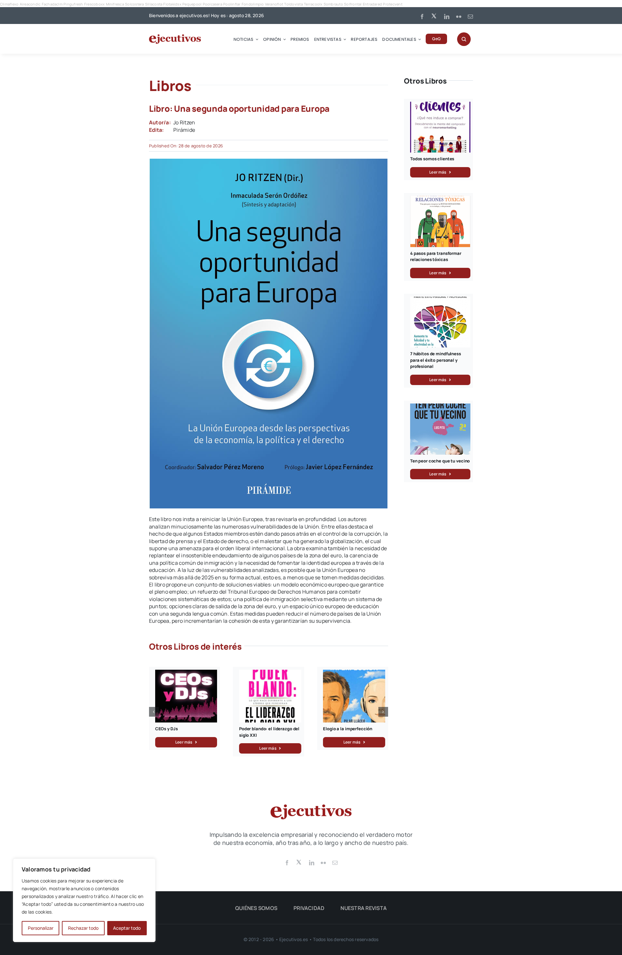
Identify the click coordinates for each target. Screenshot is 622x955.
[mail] (470, 16)
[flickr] (458, 16)
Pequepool (192, 4)
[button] (154, 712)
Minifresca (115, 4)
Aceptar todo (127, 928)
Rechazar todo (83, 928)
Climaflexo (9, 4)
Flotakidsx (172, 4)
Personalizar (40, 928)
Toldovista (293, 4)
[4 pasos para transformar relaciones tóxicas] (440, 199)
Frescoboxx (94, 4)
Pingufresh (73, 4)
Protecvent (392, 4)
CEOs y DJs (166, 729)
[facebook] (422, 16)
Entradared (372, 4)
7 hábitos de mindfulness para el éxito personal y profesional (435, 360)
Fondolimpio (253, 4)
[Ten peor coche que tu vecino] (440, 407)
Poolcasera (212, 4)
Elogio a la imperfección (347, 729)
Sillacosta (153, 4)
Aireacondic (30, 4)
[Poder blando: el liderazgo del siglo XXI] (270, 673)
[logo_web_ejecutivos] (175, 36)
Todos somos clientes (432, 159)
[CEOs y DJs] (186, 673)
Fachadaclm (52, 4)
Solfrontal (353, 4)
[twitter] (434, 15)
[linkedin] (446, 16)
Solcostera (134, 4)
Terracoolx (313, 4)
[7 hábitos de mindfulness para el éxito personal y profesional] (440, 300)
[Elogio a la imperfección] (354, 673)
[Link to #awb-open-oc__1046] (464, 39)
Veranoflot (274, 4)
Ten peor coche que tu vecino (440, 461)
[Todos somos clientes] (440, 105)
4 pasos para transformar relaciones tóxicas (435, 256)
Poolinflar (231, 4)
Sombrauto (333, 4)
